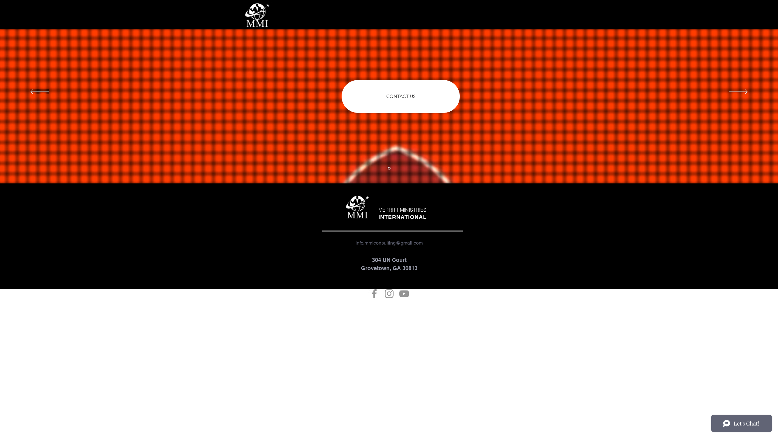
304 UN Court (389, 260)
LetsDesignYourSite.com (406, 319)
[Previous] (39, 92)
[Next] (738, 92)
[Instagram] (389, 294)
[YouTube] (404, 294)
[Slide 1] (389, 168)
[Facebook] (374, 294)
